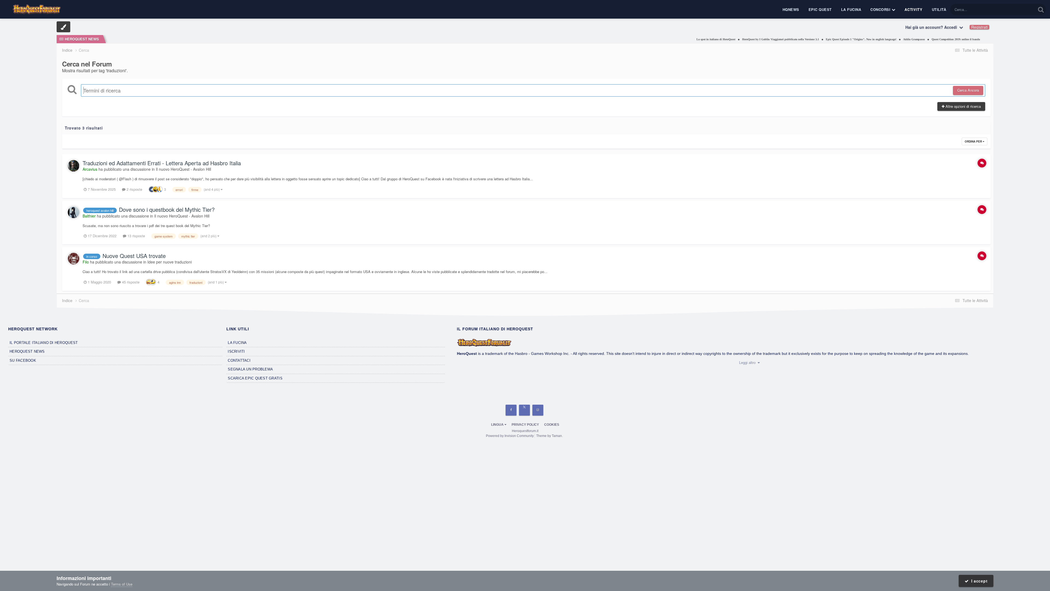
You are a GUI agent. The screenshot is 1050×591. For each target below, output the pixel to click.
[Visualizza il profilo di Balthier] (74, 212)
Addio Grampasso (879, 39)
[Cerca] (1041, 9)
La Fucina (851, 9)
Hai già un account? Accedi (932, 27)
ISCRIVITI (236, 351)
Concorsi (881, 9)
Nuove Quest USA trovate (134, 256)
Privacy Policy (525, 425)
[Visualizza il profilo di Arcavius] (74, 166)
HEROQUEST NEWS (27, 351)
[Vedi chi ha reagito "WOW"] (149, 281)
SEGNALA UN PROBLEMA (250, 369)
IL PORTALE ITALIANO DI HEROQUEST (44, 343)
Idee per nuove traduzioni (169, 262)
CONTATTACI (239, 360)
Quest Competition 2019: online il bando (921, 39)
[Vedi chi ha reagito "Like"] (151, 189)
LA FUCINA (237, 343)
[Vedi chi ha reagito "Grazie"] (159, 189)
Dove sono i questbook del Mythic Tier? (167, 209)
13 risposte (135, 235)
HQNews (791, 9)
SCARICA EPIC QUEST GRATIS (255, 378)
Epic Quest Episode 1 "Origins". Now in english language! (826, 39)
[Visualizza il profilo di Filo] (74, 259)
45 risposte (130, 282)
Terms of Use (121, 584)
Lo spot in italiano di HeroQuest (681, 39)
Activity (913, 9)
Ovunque (1021, 9)
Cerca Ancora (968, 90)
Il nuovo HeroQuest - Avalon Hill (183, 169)
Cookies (551, 425)
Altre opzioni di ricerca (962, 106)
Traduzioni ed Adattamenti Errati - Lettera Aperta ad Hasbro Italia (162, 163)
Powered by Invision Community (510, 436)
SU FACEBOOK (23, 360)
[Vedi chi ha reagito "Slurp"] (153, 281)
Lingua (497, 425)
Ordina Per (974, 141)
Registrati (979, 27)
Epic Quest (820, 9)
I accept (978, 581)
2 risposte (134, 189)
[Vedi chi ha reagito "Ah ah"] (155, 189)
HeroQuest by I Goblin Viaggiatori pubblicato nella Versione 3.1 (745, 39)
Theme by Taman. (549, 436)
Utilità (939, 9)
